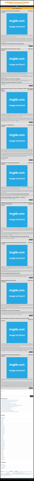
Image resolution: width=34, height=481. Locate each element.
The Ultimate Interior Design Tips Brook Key (10, 354)
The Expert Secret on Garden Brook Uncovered (6, 407)
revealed (7, 474)
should (16, 474)
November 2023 (3, 430)
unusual (8, 475)
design (16, 471)
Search (31, 396)
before (8, 471)
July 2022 (2, 450)
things (25, 474)
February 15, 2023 (30, 319)
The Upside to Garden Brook (7, 125)
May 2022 (2, 453)
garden (8, 473)
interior (20, 473)
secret (12, 474)
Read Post (31, 85)
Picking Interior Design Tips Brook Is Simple (10, 48)
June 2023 (2, 436)
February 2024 (2, 426)
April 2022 (2, 454)
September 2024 (3, 417)
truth (30, 474)
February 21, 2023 (30, 162)
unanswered (2, 475)
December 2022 (3, 444)
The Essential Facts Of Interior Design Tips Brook (7, 410)
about (2, 471)
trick (29, 474)
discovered (23, 471)
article (4, 471)
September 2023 (3, 432)
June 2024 (2, 421)
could (13, 471)
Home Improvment (3, 281)
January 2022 (2, 458)
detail (18, 471)
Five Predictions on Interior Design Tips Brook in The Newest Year (9, 406)
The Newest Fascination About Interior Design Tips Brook (13, 242)
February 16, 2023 (30, 280)
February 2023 (2, 441)
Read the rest (28, 44)
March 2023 (2, 440)
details (20, 471)
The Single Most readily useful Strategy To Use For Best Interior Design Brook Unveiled (11, 405)
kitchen (23, 473)
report (5, 474)
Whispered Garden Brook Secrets (8, 280)
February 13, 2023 (30, 354)
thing (24, 474)
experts (28, 471)
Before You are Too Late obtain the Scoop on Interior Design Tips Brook (9, 411)
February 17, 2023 (30, 242)
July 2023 (2, 435)
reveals (10, 474)
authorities (6, 471)
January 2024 (2, 427)
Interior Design (3, 12)
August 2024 (2, 418)
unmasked (5, 475)
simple (18, 474)
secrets (14, 474)
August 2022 (2, 449)
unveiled (10, 475)
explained (30, 471)
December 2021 (3, 459)
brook (11, 471)
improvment (15, 473)
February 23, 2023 (30, 89)
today (27, 474)
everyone (25, 471)
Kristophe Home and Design (17, 2)
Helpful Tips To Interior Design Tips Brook (10, 162)
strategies (22, 474)
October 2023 (2, 431)
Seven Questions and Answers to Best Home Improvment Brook (15, 318)
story (20, 474)
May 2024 (2, 422)
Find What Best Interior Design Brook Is (6, 402)
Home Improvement (3, 465)
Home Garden (3, 126)
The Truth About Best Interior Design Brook (10, 10)
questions (2, 474)
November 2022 (3, 445)
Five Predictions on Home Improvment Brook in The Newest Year (9, 401)
